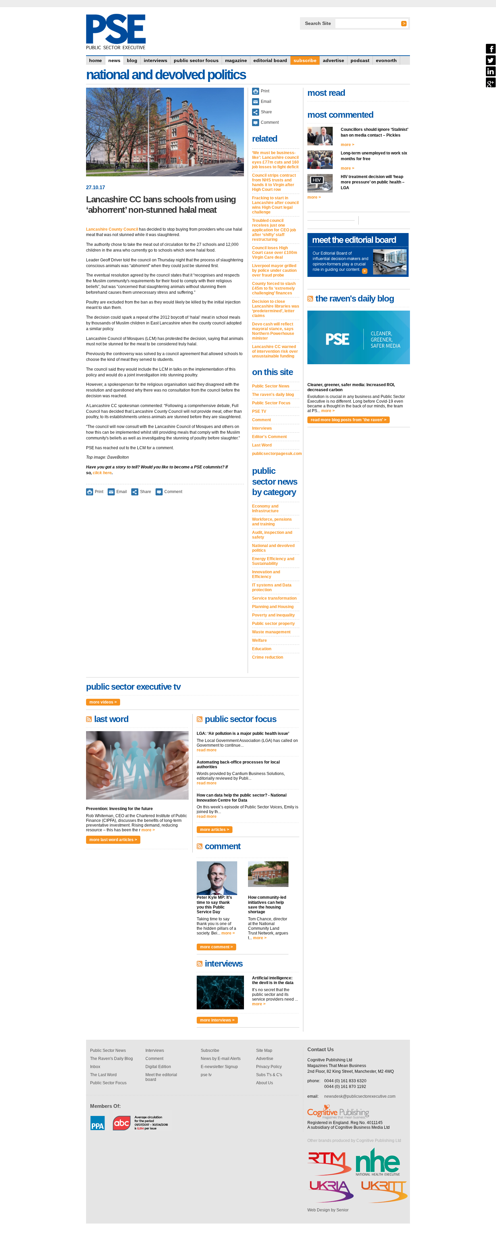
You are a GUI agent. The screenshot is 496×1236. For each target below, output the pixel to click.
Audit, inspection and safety (272, 535)
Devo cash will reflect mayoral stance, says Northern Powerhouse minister (273, 331)
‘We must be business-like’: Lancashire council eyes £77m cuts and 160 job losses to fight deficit (275, 159)
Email (121, 491)
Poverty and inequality (273, 615)
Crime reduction (267, 657)
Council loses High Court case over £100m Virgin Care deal (274, 253)
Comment (173, 491)
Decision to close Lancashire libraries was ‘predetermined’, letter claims (275, 308)
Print (99, 491)
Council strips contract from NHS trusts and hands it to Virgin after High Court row (274, 182)
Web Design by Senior (328, 1210)
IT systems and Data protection (272, 587)
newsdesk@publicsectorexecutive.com (359, 1096)
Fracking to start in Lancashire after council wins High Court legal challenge (275, 205)
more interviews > (217, 1020)
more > (148, 830)
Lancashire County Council (112, 229)
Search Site (318, 23)
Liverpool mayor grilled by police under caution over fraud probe (274, 270)
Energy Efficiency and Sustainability (273, 561)
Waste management (271, 632)
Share (145, 491)
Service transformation (274, 598)
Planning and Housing (273, 606)
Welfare (259, 640)
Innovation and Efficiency (266, 574)
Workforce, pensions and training (272, 521)
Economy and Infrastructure (265, 508)
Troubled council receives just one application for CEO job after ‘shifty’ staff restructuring (274, 230)
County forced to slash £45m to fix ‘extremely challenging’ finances (274, 288)
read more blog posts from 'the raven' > (348, 420)
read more (207, 750)
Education (261, 648)
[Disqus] (165, 589)
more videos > (103, 702)
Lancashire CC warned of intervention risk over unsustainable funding (275, 351)
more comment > (216, 947)
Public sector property (273, 623)
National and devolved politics (273, 548)
